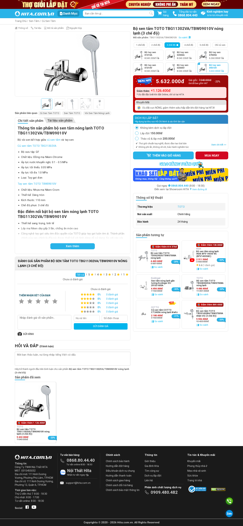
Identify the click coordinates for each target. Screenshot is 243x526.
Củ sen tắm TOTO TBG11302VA (37, 145)
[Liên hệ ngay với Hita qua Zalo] (229, 513)
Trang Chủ (21, 21)
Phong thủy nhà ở (197, 466)
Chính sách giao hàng (118, 480)
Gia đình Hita (152, 466)
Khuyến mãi (193, 461)
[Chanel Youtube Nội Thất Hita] (33, 508)
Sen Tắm (34, 21)
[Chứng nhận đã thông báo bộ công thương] (198, 489)
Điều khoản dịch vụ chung (120, 470)
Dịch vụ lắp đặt (153, 475)
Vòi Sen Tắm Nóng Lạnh (97, 113)
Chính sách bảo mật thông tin (122, 490)
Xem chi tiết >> (218, 144)
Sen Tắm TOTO (72, 113)
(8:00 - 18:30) (188, 185)
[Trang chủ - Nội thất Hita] (34, 457)
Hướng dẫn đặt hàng (117, 466)
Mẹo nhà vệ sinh (196, 470)
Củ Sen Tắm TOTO (49, 113)
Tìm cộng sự (152, 470)
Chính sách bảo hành (118, 461)
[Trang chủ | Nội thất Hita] (34, 14)
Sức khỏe (192, 475)
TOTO (181, 206)
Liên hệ (149, 480)
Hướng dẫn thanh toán (118, 475)
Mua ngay (212, 155)
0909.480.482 (164, 492)
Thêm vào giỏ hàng (166, 155)
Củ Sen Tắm (49, 21)
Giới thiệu (150, 461)
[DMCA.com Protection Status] (217, 489)
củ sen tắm (53, 139)
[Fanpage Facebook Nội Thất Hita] (26, 508)
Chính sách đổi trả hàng (119, 485)
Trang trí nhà (194, 480)
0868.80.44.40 (81, 460)
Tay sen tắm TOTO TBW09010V (37, 183)
